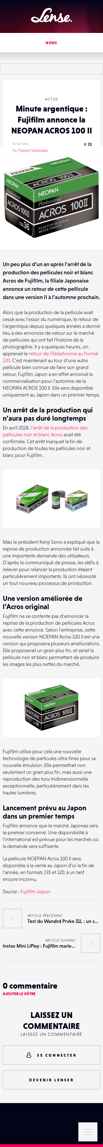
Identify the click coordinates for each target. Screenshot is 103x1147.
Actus (51, 99)
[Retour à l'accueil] (51, 15)
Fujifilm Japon (35, 891)
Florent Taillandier (33, 150)
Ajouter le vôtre (19, 994)
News (51, 43)
